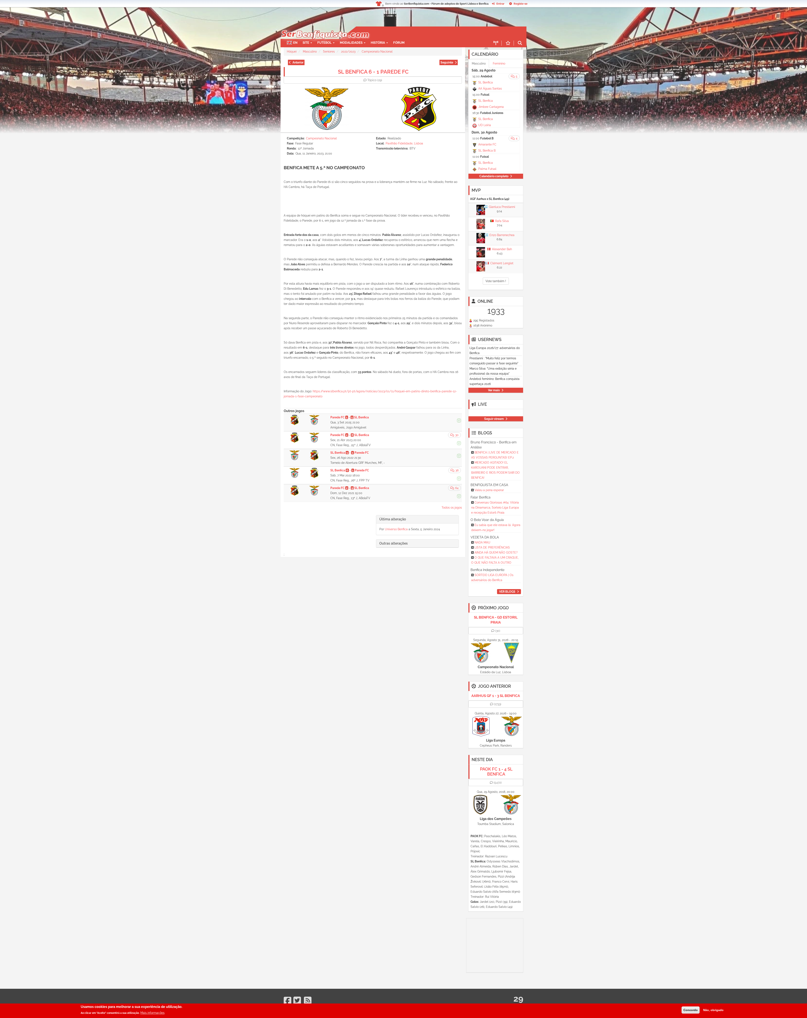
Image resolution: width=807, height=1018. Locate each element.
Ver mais (494, 390)
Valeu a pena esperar (489, 490)
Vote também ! (495, 281)
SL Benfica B (487, 150)
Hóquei (292, 51)
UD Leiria (484, 125)
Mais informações (152, 1012)
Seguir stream (494, 418)
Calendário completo (493, 176)
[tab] (417, 519)
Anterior (298, 62)
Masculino (310, 51)
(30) (497, 630)
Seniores (329, 51)
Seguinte (446, 62)
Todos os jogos (452, 507)
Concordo (690, 1010)
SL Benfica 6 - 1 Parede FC (373, 72)
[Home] (325, 28)
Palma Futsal (487, 169)
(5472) (498, 782)
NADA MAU (482, 542)
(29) (374, 80)
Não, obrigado (713, 1010)
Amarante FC (487, 144)
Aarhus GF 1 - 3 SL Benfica (495, 696)
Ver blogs (507, 591)
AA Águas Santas (490, 88)
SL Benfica (485, 82)
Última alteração (392, 519)
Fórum (399, 43)
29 (518, 998)
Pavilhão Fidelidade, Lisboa (404, 143)
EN (295, 43)
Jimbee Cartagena (491, 106)
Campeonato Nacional (377, 51)
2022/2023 (348, 51)
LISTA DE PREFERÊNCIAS (492, 547)
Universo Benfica (396, 529)
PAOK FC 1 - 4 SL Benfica (496, 772)
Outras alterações (393, 543)
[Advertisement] (418, 32)
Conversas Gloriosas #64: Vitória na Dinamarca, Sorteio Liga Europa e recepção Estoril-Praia (495, 507)
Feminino (499, 63)
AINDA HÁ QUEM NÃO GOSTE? (496, 552)
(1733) (497, 704)
